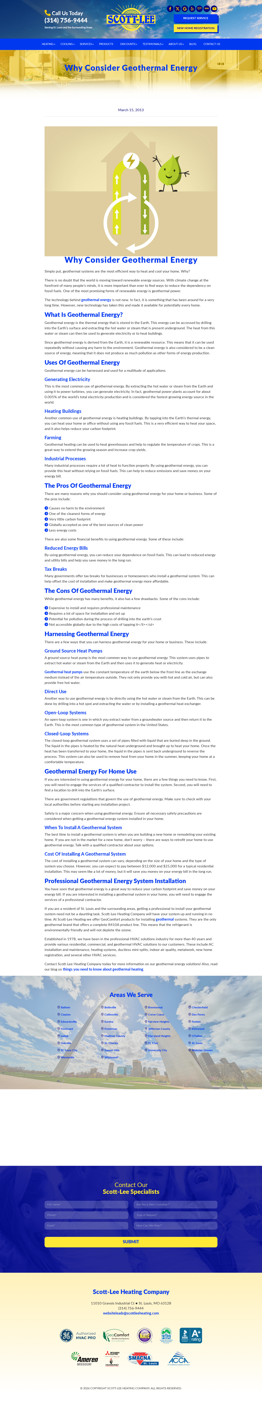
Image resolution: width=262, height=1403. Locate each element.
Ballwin (65, 1007)
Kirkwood (198, 1028)
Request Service (195, 18)
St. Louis (197, 1043)
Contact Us (212, 44)
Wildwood (111, 1057)
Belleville (110, 1007)
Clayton (66, 1014)
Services (86, 44)
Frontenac (110, 1028)
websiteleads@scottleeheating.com (131, 1313)
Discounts (127, 44)
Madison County (114, 1036)
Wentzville (67, 1057)
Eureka (108, 1021)
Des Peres (198, 1014)
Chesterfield (200, 1007)
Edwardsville (69, 1021)
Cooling (67, 44)
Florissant (67, 1028)
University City (157, 1050)
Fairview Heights (158, 1021)
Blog (192, 44)
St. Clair (153, 1043)
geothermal (165, 919)
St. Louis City (69, 1050)
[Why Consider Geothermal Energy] (131, 191)
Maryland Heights (159, 1036)
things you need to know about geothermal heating (103, 969)
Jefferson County (159, 1028)
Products (106, 44)
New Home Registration (195, 28)
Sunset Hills (111, 1050)
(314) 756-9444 (66, 21)
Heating (47, 44)
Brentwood (155, 1007)
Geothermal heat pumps (64, 672)
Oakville (66, 1043)
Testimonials (152, 44)
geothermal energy (96, 300)
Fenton (196, 1021)
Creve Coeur (156, 1014)
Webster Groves (202, 1050)
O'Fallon (197, 1036)
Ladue (64, 1036)
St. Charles (111, 1043)
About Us (175, 44)
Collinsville (111, 1014)
